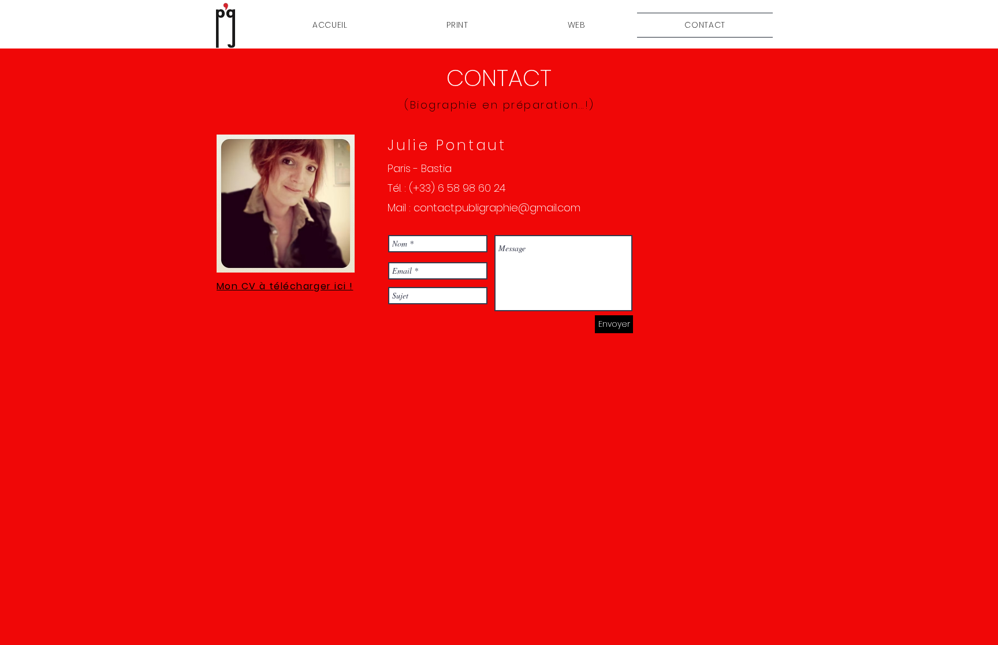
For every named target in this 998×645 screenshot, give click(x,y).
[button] (458, 25)
